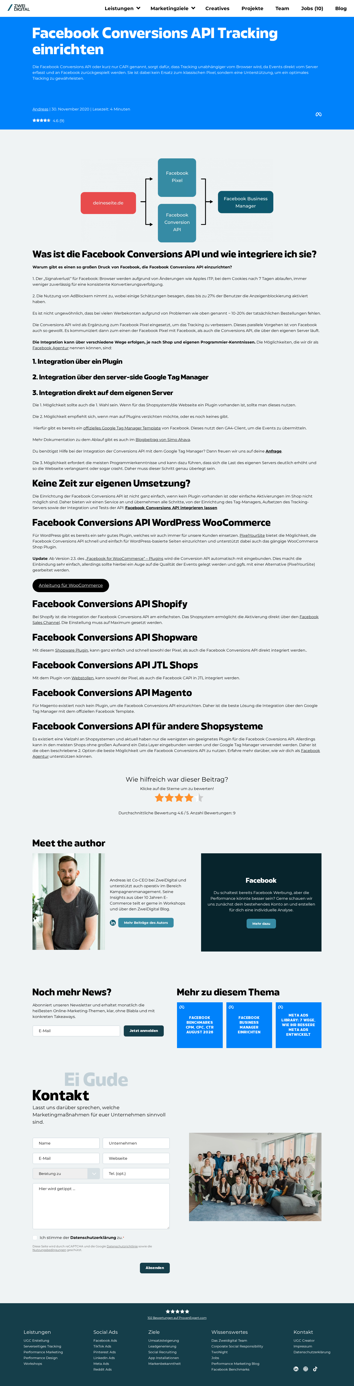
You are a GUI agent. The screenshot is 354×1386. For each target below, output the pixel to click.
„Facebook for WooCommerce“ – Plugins (124, 558)
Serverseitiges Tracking (42, 1346)
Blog (341, 8)
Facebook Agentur (51, 348)
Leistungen (119, 8)
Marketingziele (170, 8)
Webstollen (83, 678)
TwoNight (219, 1352)
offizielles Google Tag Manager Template (122, 428)
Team (282, 8)
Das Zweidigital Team (229, 1340)
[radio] (159, 798)
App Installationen (163, 1358)
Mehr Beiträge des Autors (146, 922)
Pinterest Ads (104, 1352)
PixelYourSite (252, 535)
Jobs (312, 8)
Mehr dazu (261, 924)
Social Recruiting (162, 1352)
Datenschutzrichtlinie (122, 1246)
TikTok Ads (102, 1346)
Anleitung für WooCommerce (71, 585)
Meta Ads (101, 1364)
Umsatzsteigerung (163, 1340)
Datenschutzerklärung (93, 1237)
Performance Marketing (43, 1352)
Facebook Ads (105, 1340)
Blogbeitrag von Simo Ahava (163, 439)
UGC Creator (304, 1340)
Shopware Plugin (71, 650)
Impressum (303, 1346)
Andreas (40, 109)
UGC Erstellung (36, 1340)
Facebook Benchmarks (230, 1369)
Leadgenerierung (162, 1346)
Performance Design (41, 1358)
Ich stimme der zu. (82, 1237)
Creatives (217, 8)
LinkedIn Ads (104, 1358)
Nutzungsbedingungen (49, 1250)
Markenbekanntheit (164, 1364)
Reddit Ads (102, 1369)
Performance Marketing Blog (235, 1364)
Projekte (252, 8)
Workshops (33, 1364)
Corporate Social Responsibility (237, 1346)
